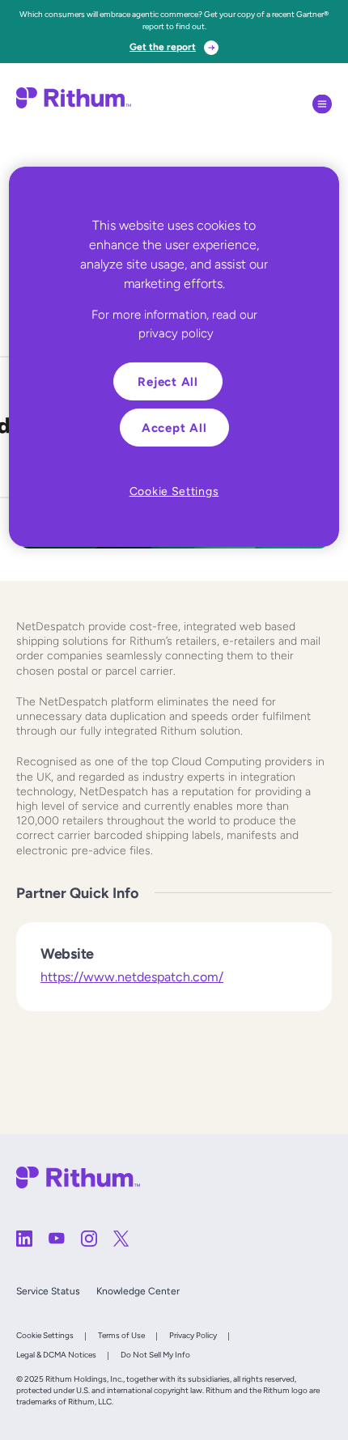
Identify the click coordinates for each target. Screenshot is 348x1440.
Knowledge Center (138, 1291)
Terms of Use (121, 1335)
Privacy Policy (193, 1335)
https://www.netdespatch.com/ (131, 977)
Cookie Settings (45, 1335)
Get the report (162, 47)
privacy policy (176, 332)
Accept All (174, 427)
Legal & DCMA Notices (56, 1354)
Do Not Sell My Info (155, 1354)
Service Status (48, 1291)
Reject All (168, 381)
